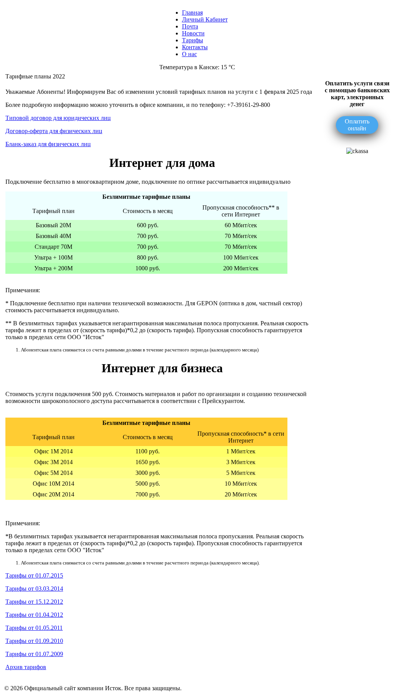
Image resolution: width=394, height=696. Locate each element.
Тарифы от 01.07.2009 (34, 654)
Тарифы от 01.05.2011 (34, 627)
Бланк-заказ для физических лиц (48, 144)
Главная (192, 12)
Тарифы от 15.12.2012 (34, 601)
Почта (190, 26)
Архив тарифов (25, 667)
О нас (189, 54)
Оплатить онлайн (357, 125)
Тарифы (192, 40)
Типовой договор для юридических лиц (58, 118)
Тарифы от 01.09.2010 (34, 641)
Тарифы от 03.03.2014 (34, 588)
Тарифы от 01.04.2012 (34, 614)
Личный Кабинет (205, 19)
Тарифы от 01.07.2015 (34, 575)
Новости (193, 33)
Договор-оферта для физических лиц (53, 131)
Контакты (195, 47)
